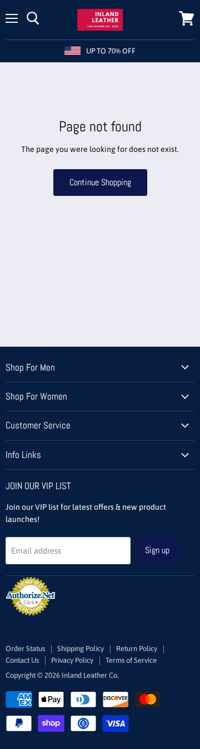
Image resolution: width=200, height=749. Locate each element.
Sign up (157, 550)
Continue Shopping (100, 182)
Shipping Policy (80, 648)
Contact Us (22, 660)
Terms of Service (131, 660)
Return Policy (136, 648)
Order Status (25, 648)
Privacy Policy (72, 660)
